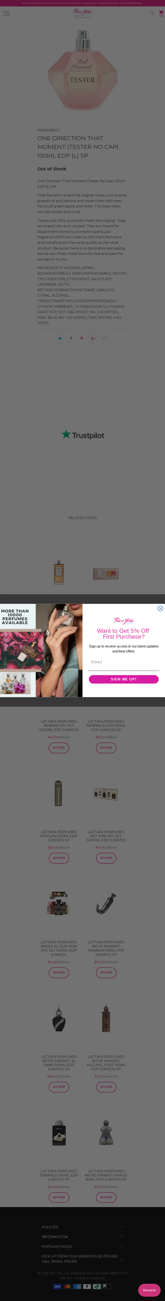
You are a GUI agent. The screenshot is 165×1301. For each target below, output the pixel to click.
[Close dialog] (160, 608)
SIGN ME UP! (123, 679)
